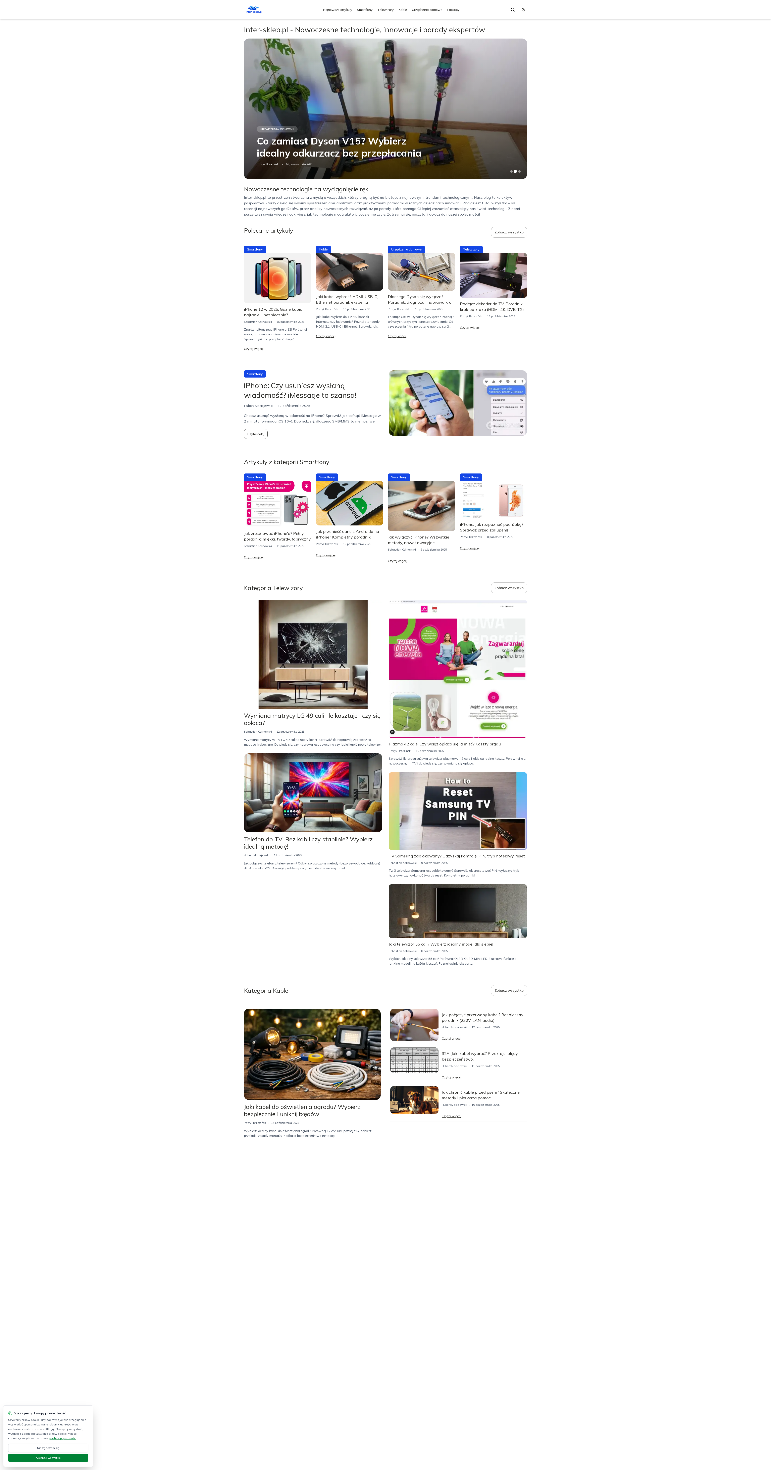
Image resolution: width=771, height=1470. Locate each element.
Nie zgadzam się (48, 1448)
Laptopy (453, 10)
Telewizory (385, 10)
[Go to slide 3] (519, 171)
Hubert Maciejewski (269, 164)
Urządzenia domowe (427, 10)
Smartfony (365, 10)
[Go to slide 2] (515, 171)
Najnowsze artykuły (337, 10)
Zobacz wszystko (509, 232)
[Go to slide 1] (511, 171)
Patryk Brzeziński (327, 309)
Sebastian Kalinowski (258, 322)
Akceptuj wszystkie (48, 1458)
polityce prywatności (62, 1438)
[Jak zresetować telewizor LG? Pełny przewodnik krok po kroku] (385, 109)
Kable (403, 10)
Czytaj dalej (255, 434)
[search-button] (513, 9)
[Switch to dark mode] (523, 9)
